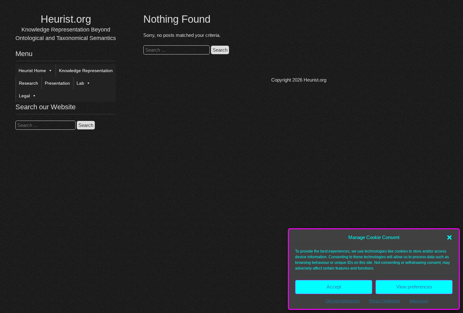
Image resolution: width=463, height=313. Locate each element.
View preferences (414, 286)
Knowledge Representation (86, 70)
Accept (334, 286)
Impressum (418, 301)
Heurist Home (32, 70)
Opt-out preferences (343, 301)
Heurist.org (66, 19)
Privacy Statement (384, 301)
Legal (24, 95)
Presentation (57, 83)
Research (28, 83)
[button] (449, 237)
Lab (80, 83)
